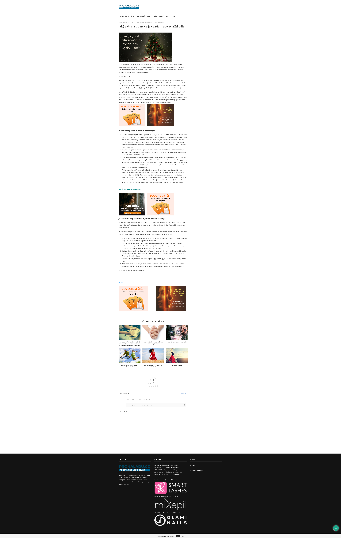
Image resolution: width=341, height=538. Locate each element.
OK (178, 536)
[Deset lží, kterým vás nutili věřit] (177, 332)
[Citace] (142, 405)
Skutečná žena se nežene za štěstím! (153, 366)
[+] (152, 405)
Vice (182, 536)
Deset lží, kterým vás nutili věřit (177, 342)
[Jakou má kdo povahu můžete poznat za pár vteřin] (153, 332)
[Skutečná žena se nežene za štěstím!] (153, 355)
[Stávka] (135, 405)
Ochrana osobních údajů (197, 470)
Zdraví (161, 16)
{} (149, 405)
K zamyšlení (141, 16)
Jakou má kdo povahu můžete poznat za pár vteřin (153, 343)
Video (174, 16)
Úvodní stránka (123, 22)
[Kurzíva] (130, 405)
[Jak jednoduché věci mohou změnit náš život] (129, 355)
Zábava (168, 16)
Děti (155, 16)
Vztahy (149, 16)
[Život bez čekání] (177, 355)
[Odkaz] (147, 405)
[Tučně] (127, 405)
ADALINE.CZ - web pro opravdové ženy (165, 470)
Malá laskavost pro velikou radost (130, 283)
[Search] (221, 16)
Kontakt (192, 465)
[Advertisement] (190, 7)
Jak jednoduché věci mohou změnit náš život (129, 366)
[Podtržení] (132, 405)
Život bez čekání (177, 365)
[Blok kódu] (145, 405)
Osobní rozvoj (124, 16)
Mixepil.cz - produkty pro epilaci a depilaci (166, 496)
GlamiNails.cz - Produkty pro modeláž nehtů (167, 513)
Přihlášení (183, 393)
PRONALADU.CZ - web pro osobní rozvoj (166, 465)
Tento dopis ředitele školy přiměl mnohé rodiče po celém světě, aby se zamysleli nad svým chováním (129, 343)
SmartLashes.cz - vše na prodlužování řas (166, 480)
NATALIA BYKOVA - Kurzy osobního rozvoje (167, 474)
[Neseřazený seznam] (140, 405)
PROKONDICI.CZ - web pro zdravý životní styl (167, 467)
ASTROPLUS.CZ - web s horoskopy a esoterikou (168, 472)
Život (133, 16)
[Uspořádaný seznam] (137, 405)
